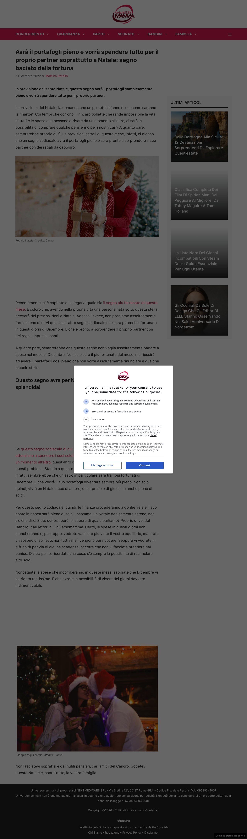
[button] (123, 419)
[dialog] (123, 419)
